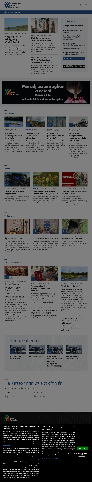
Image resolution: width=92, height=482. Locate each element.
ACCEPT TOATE (82, 448)
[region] (46, 453)
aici (19, 465)
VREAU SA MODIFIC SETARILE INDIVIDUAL (81, 455)
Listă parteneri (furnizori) (50, 458)
